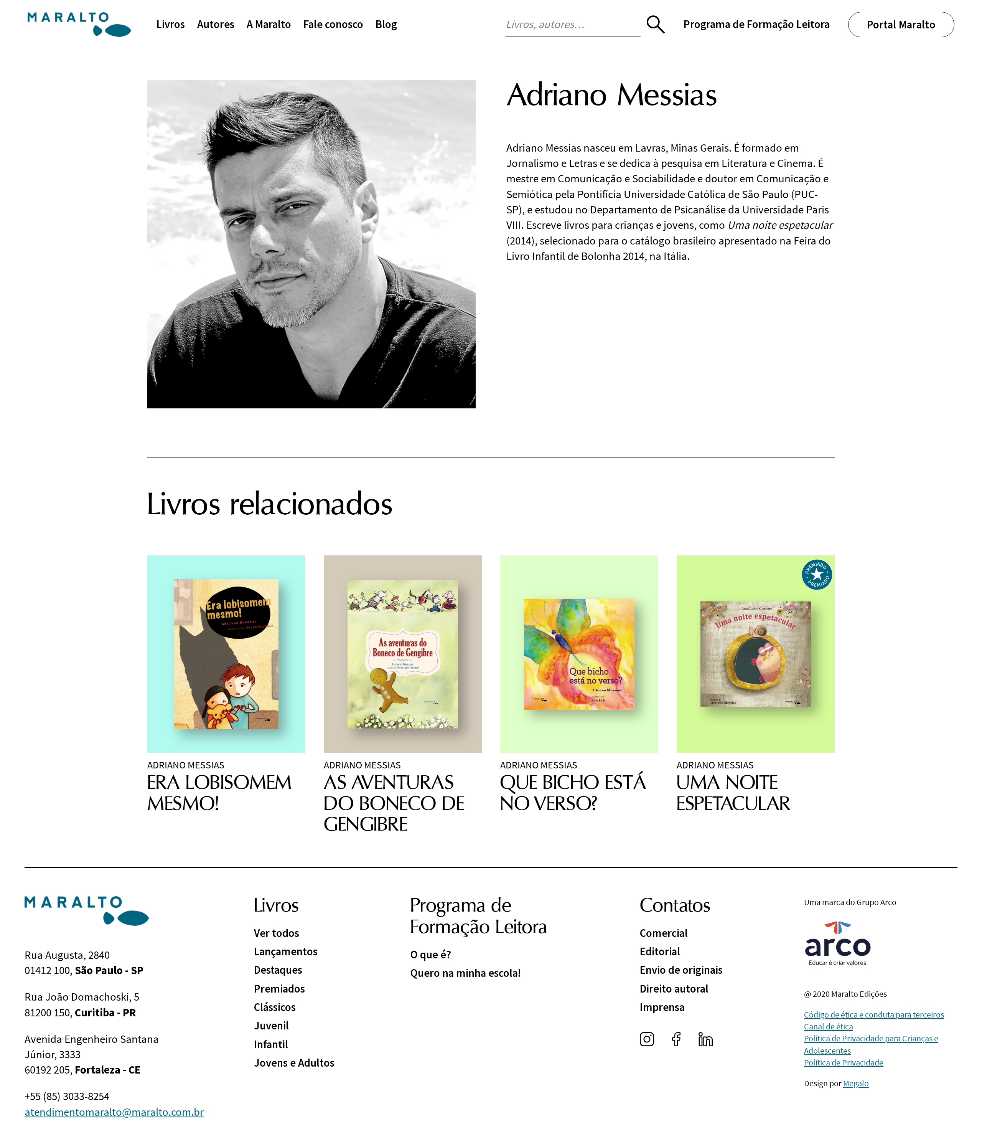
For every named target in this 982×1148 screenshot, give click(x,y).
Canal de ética (828, 1026)
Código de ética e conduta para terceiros (874, 1014)
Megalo (856, 1083)
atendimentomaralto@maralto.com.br (114, 1112)
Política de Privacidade (843, 1062)
